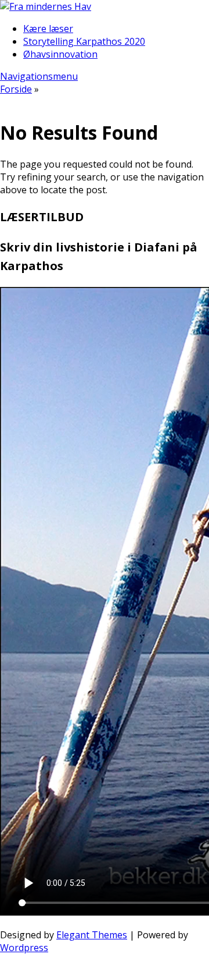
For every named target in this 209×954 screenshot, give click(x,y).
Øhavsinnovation (60, 54)
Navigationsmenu (39, 76)
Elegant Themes (91, 934)
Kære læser (48, 28)
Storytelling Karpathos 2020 (84, 41)
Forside (16, 89)
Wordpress (24, 947)
